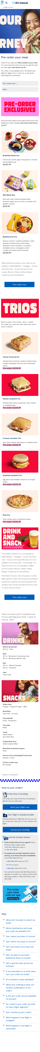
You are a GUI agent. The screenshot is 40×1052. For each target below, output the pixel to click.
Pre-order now (9, 83)
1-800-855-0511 (12, 861)
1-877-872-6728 (10, 847)
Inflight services (8, 7)
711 (7, 865)
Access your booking (20, 829)
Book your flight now (20, 807)
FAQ (4, 89)
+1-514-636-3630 (10, 850)
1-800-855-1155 (12, 868)
